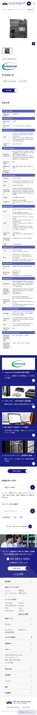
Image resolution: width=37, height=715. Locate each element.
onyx (20, 608)
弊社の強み (17, 471)
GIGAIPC (21, 610)
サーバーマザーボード (20, 9)
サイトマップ (26, 707)
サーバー (7, 590)
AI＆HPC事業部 (10, 637)
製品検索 (8, 581)
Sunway (21, 603)
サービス (8, 624)
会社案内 (8, 675)
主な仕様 (8, 90)
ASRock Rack (9, 610)
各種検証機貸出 (10, 632)
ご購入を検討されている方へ (14, 655)
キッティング (9, 630)
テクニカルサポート (11, 657)
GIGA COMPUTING (11, 605)
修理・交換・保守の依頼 (12, 660)
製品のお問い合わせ (28, 712)
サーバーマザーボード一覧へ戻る (17, 526)
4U (15, 517)
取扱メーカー (9, 618)
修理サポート (23, 630)
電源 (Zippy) (22, 593)
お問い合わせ (17, 568)
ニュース (8, 681)
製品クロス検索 (10, 487)
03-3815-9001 (20, 559)
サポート (8, 649)
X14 (21, 517)
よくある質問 (18, 574)
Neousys (21, 605)
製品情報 (10, 9)
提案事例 (8, 643)
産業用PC (21, 590)
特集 (6, 687)
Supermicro (7, 517)
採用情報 (8, 693)
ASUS (6, 608)
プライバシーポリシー (14, 707)
